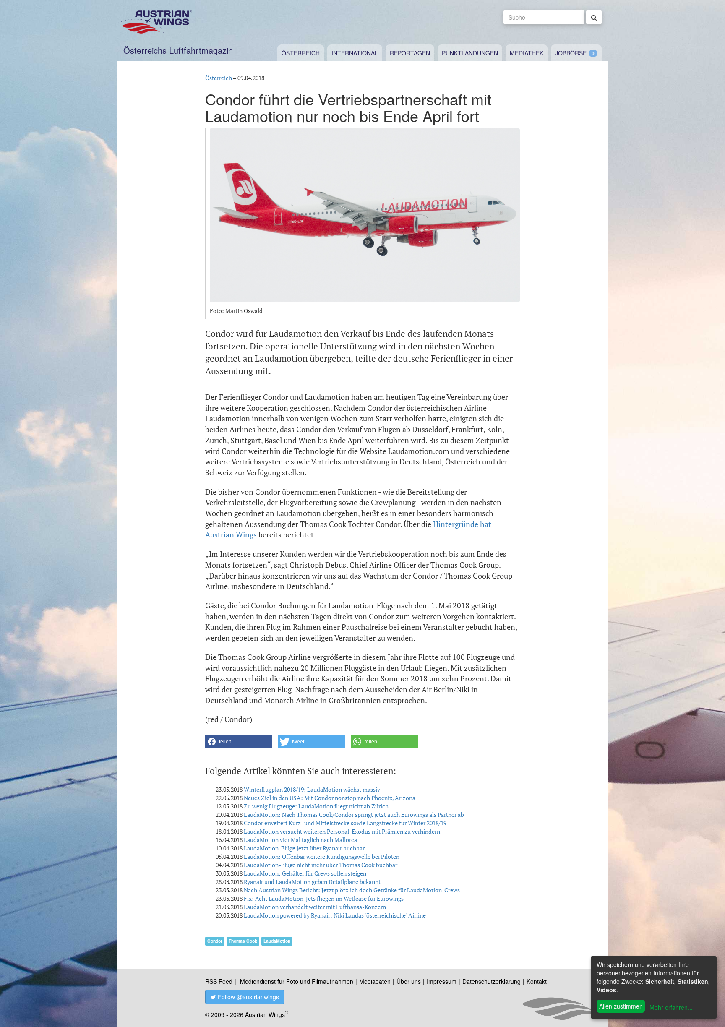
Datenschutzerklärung (491, 981)
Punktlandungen (470, 53)
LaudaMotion (276, 941)
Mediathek (526, 53)
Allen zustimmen (621, 1006)
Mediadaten (375, 981)
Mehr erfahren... (671, 1007)
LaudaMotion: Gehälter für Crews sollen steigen (305, 873)
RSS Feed (218, 981)
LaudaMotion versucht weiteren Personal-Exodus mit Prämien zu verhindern (342, 831)
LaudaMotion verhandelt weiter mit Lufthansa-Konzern (315, 907)
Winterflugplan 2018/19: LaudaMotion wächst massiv (312, 789)
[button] (238, 741)
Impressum (441, 981)
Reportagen (410, 53)
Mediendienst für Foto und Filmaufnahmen (296, 981)
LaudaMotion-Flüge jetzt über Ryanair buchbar (304, 848)
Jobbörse (571, 53)
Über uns (408, 981)
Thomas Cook (243, 941)
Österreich (301, 53)
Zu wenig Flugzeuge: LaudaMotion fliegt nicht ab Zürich (316, 806)
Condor (214, 941)
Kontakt (537, 981)
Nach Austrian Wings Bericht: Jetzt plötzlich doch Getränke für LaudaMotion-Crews (352, 890)
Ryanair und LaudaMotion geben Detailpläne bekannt (312, 882)
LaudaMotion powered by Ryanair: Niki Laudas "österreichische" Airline (335, 915)
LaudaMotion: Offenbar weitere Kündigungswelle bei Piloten (321, 856)
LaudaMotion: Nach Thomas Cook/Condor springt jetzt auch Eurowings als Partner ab (354, 814)
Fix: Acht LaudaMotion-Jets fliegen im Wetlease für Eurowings (324, 898)
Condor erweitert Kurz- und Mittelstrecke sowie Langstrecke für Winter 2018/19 (345, 823)
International (354, 53)
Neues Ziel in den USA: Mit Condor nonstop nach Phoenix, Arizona (329, 798)
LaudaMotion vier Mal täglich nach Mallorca (300, 840)
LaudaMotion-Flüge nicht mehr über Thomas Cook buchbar (320, 865)
